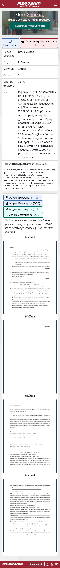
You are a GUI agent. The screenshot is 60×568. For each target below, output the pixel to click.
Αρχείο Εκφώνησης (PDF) (24, 197)
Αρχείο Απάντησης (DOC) (24, 215)
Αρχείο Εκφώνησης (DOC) (24, 203)
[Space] (29, 4)
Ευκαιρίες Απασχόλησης (30, 25)
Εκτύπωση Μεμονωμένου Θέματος (41, 43)
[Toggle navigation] (55, 4)
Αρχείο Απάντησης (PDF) (24, 209)
